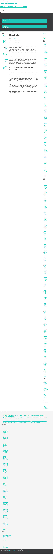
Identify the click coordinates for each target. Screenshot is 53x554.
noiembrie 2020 (5, 463)
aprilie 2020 (5, 471)
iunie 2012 (4, 529)
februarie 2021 (5, 459)
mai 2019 (45, 291)
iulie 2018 (4, 496)
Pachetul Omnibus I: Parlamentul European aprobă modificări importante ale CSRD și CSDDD (46, 128)
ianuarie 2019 (5, 489)
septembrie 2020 (5, 465)
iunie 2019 (4, 483)
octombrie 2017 (5, 504)
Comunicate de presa (6, 536)
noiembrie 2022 (5, 438)
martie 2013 (5, 528)
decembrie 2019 (5, 476)
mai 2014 (45, 363)
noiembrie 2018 (5, 491)
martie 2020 (5, 472)
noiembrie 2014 (5, 518)
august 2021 (5, 452)
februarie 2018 (5, 502)
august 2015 (5, 515)
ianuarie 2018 (5, 503)
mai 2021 (4, 456)
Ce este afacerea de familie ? (7, 535)
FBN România (6, 31)
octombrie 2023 (5, 432)
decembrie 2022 (5, 437)
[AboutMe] (12, 3)
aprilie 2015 (5, 517)
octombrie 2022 (5, 439)
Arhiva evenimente (6, 534)
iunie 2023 (4, 433)
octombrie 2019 (5, 478)
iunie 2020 (4, 469)
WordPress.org (46, 408)
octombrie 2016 (5, 510)
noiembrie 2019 (5, 477)
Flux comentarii (5, 546)
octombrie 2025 (5, 430)
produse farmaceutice (17, 51)
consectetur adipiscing (11, 550)
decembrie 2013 (5, 523)
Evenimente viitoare (6, 537)
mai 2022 (45, 214)
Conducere (6, 47)
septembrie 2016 (5, 511)
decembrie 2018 (5, 490)
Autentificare (46, 402)
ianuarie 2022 (5, 446)
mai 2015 (45, 352)
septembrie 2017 (5, 505)
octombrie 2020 (5, 464)
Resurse (4, 540)
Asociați (9, 31)
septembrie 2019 (5, 479)
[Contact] (15, 3)
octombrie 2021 (5, 450)
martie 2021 (5, 458)
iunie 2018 (4, 497)
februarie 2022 (5, 445)
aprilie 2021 (5, 457)
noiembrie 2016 (5, 509)
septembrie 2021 (5, 451)
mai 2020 (45, 264)
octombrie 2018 (5, 492)
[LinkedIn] (9, 3)
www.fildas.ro (14, 38)
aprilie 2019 (5, 485)
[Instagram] (5, 3)
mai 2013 (45, 371)
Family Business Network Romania (13, 7)
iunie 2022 (4, 443)
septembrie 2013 (5, 524)
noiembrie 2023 (5, 431)
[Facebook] (2, 3)
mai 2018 (45, 318)
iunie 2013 (4, 525)
